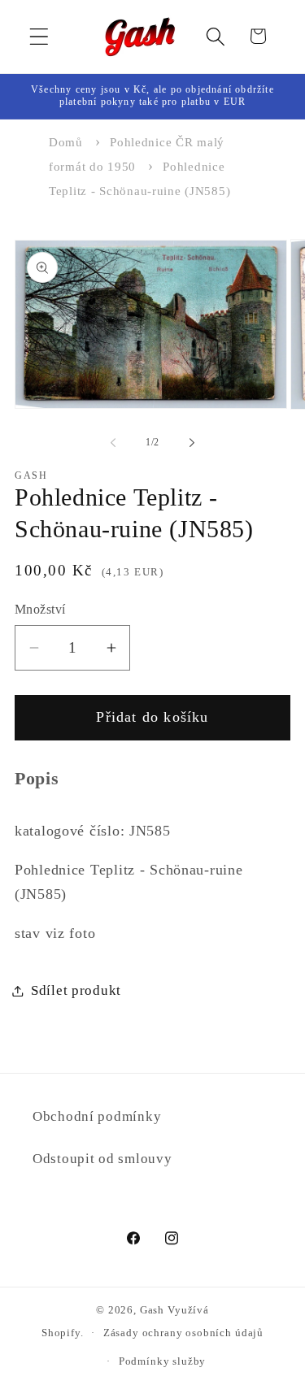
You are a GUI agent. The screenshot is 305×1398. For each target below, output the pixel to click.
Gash (152, 1310)
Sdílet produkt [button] (76, 990)
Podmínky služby (163, 1361)
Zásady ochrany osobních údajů (183, 1332)
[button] (39, 36)
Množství (40, 609)
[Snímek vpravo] (192, 442)
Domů (66, 142)
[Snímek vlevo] (113, 442)
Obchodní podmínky (97, 1116)
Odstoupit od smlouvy (102, 1158)
